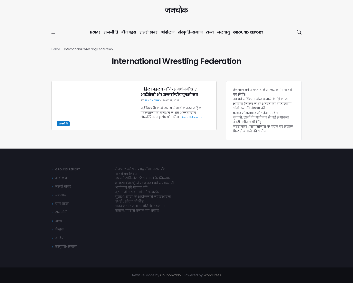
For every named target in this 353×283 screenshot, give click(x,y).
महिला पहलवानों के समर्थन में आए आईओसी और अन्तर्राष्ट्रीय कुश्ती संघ (169, 92)
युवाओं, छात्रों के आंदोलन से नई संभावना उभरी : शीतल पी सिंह (261, 119)
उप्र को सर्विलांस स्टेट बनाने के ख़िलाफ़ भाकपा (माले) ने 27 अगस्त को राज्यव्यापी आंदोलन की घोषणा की (262, 103)
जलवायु (223, 32)
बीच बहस (128, 32)
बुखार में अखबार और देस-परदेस (255, 113)
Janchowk (152, 100)
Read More (190, 117)
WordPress (212, 275)
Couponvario (170, 275)
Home (95, 32)
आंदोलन (168, 32)
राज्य (210, 32)
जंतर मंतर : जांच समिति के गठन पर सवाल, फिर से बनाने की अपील (263, 128)
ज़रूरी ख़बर (149, 32)
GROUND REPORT (67, 169)
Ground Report (248, 32)
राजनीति (111, 32)
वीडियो (60, 238)
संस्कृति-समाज (190, 32)
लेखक (59, 229)
